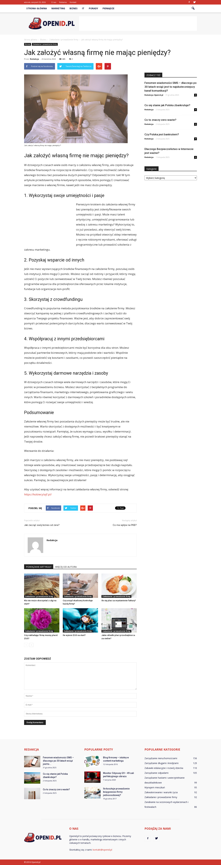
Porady (93, 8)
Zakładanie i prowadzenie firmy (45, 44)
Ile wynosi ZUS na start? (74, 635)
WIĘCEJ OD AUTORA (66, 566)
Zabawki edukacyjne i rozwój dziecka (163, 768)
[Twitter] (194, 2)
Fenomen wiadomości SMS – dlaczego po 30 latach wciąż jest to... (58, 760)
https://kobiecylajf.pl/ (38, 494)
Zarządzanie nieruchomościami (160, 758)
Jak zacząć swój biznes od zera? (42, 525)
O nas (53, 2)
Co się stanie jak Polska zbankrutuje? (167, 105)
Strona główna (36, 8)
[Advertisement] (138, 23)
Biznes (73, 8)
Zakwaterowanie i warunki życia (161, 792)
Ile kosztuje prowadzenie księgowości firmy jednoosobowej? (116, 791)
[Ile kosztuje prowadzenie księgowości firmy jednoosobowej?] (92, 792)
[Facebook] (189, 2)
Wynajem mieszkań (154, 787)
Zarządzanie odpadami (156, 772)
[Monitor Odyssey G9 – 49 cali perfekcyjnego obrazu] (92, 777)
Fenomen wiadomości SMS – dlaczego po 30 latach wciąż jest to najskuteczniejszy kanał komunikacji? (170, 86)
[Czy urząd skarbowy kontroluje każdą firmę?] (80, 586)
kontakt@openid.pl (102, 849)
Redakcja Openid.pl (153, 95)
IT (83, 8)
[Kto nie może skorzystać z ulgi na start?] (41, 586)
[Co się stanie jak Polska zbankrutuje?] (32, 778)
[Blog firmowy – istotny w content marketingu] (92, 761)
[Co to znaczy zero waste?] (32, 793)
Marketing (58, 8)
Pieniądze (108, 8)
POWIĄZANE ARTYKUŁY (38, 566)
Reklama (63, 2)
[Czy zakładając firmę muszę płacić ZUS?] (41, 620)
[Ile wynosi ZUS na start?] (80, 620)
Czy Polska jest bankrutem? (161, 134)
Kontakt (73, 2)
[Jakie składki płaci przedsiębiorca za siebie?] (119, 620)
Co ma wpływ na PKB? (125, 525)
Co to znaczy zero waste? (160, 119)
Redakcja (34, 59)
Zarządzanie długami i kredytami (161, 763)
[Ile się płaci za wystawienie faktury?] (119, 586)
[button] (193, 8)
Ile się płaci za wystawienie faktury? (118, 600)
